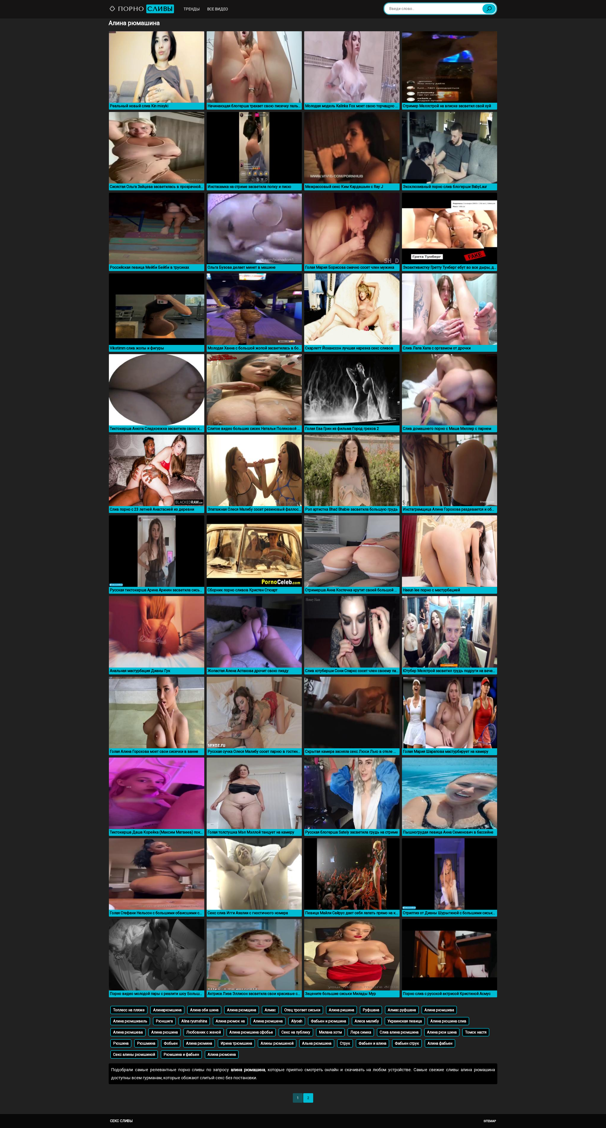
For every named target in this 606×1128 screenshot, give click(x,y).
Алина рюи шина (442, 1032)
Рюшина (121, 1043)
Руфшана (371, 1010)
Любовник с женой (203, 1032)
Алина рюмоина (222, 1054)
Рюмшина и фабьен (181, 1054)
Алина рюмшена (268, 1021)
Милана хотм (330, 1032)
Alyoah (296, 1021)
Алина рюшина (164, 1032)
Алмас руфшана (402, 1010)
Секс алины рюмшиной (134, 1054)
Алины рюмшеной (277, 1043)
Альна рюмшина (316, 1043)
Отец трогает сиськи (302, 1010)
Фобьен (171, 1043)
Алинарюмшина (167, 1010)
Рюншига (164, 1021)
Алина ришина (341, 1010)
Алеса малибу (367, 1021)
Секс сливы (121, 1121)
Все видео (217, 9)
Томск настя (475, 1032)
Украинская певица (405, 1021)
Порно (144, 9)
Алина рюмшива (439, 1010)
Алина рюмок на (230, 1021)
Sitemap (490, 1121)
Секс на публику (295, 1032)
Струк (345, 1043)
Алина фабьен (440, 1043)
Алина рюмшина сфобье (251, 1032)
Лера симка (360, 1032)
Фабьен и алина (372, 1043)
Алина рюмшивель (130, 1021)
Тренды (192, 9)
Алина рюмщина (241, 1010)
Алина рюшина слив (448, 1021)
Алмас (270, 1010)
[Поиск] (489, 8)
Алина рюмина (199, 1043)
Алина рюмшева (128, 1032)
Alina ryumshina (194, 1021)
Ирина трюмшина (236, 1043)
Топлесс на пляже (129, 1010)
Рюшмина (146, 1043)
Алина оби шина (204, 1010)
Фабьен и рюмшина (328, 1021)
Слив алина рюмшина (399, 1032)
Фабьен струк (407, 1043)
